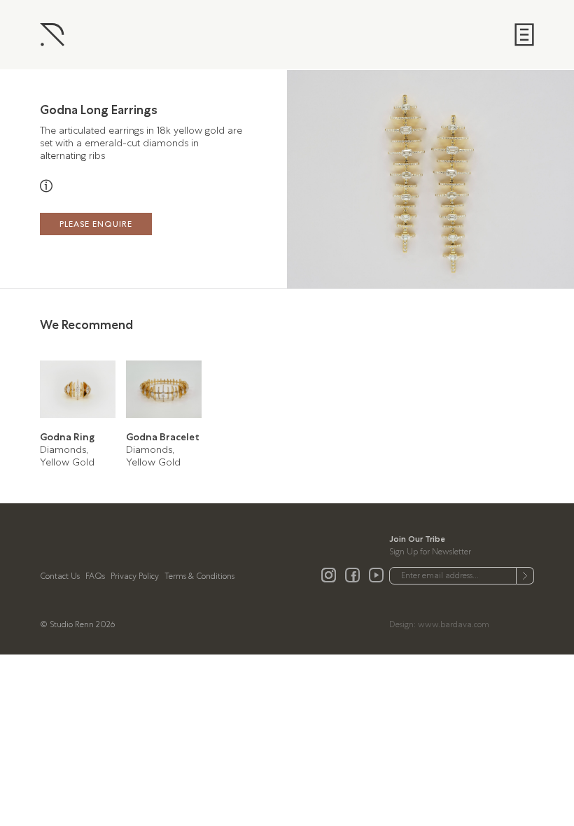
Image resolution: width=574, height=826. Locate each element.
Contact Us (60, 576)
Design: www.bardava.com (439, 624)
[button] (502, 179)
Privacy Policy (135, 576)
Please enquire (95, 224)
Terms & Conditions (199, 576)
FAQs (95, 576)
